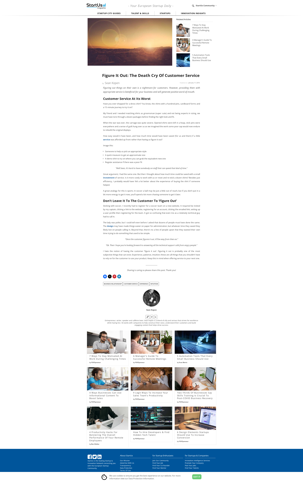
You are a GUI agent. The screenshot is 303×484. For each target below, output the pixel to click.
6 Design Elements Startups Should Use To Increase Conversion (193, 435)
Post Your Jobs (190, 465)
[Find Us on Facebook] (90, 457)
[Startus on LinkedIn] (99, 457)
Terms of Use (125, 470)
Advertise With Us (127, 463)
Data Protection (126, 468)
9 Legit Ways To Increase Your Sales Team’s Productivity (150, 394)
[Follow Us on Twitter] (94, 457)
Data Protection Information (141, 478)
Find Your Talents (192, 468)
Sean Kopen (112, 83)
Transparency (125, 465)
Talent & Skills (140, 13)
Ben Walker (95, 444)
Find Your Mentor (159, 468)
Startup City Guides (109, 13)
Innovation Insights (193, 13)
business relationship (113, 284)
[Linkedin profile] (155, 317)
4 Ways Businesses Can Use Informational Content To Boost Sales (105, 395)
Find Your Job (157, 463)
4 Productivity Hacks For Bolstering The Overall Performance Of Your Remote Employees (106, 436)
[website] (148, 317)
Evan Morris (183, 362)
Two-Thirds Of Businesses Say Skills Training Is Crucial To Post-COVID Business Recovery (195, 395)
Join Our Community (160, 460)
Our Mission (125, 460)
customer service (131, 284)
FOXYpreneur (96, 362)
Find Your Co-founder (161, 465)
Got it (196, 476)
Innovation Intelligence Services (197, 460)
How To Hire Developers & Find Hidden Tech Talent (151, 433)
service (106, 139)
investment (108, 177)
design (110, 226)
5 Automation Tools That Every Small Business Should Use (201, 58)
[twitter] (151, 317)
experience (144, 284)
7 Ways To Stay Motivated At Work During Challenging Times (200, 29)
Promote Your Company (194, 463)
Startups (165, 13)
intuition (154, 284)
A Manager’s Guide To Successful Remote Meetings (202, 43)
